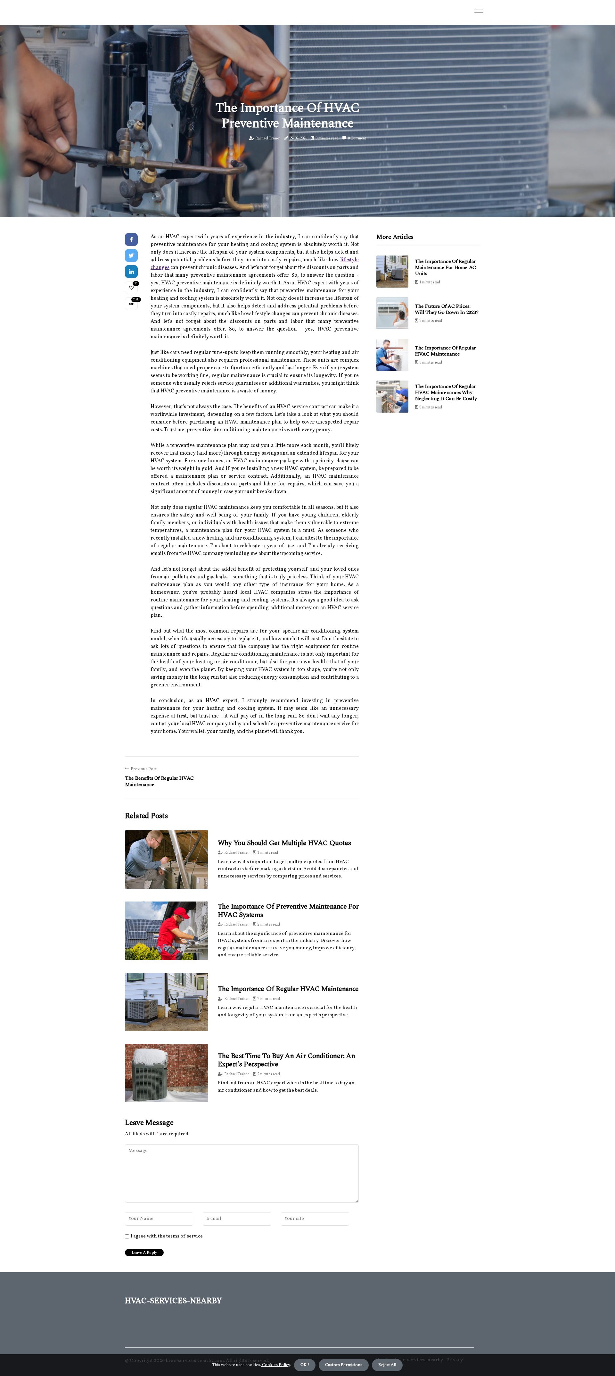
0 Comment (357, 138)
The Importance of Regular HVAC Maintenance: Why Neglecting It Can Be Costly (446, 392)
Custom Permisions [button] (343, 1365)
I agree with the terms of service (167, 1236)
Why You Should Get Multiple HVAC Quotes (284, 843)
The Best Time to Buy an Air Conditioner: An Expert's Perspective (286, 1060)
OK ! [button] (304, 1365)
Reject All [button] (387, 1365)
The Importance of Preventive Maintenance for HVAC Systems (288, 910)
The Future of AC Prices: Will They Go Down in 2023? (447, 309)
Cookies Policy (275, 1365)
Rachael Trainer (267, 138)
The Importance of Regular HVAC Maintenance (288, 989)
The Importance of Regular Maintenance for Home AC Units (445, 267)
